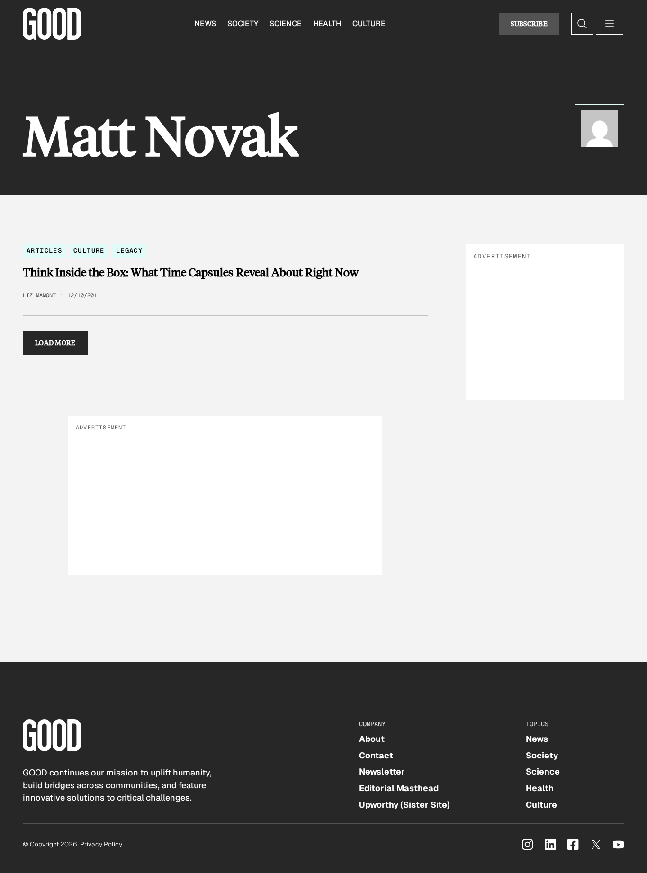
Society (242, 23)
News (205, 23)
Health (327, 23)
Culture (369, 23)
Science (286, 23)
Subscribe (529, 23)
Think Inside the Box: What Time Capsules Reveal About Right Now (191, 272)
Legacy (129, 250)
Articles (44, 250)
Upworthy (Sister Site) (404, 804)
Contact (376, 755)
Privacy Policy (101, 844)
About (372, 738)
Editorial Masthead (399, 788)
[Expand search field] (582, 24)
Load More (55, 343)
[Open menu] (609, 24)
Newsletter (382, 771)
